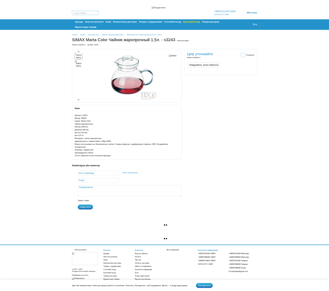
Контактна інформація (143, 269)
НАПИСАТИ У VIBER (221, 14)
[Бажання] (245, 24)
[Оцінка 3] (101, 200)
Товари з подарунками (150, 22)
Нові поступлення (94, 22)
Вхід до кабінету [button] (141, 253)
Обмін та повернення (143, 266)
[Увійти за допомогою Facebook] (140, 172)
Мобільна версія (80, 250)
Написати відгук (183, 41)
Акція (108, 22)
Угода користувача (142, 276)
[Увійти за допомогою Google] (144, 172)
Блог (137, 273)
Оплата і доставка (142, 263)
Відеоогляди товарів (85, 27)
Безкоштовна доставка (125, 22)
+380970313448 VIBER (225, 11)
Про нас (138, 260)
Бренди (79, 22)
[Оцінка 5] (110, 200)
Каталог (138, 257)
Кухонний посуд (191, 22)
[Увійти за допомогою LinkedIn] (148, 172)
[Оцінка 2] (97, 200)
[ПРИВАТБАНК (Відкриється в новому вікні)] (78, 278)
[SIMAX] (172, 55)
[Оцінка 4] (105, 200)
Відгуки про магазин (143, 279)
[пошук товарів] (96, 13)
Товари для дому (210, 22)
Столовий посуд (172, 22)
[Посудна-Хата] (85, 258)
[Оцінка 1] (93, 200)
